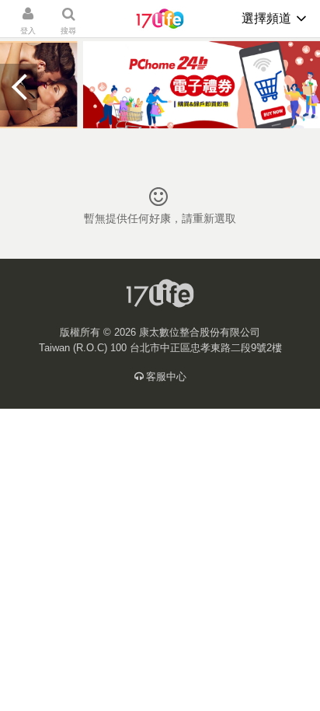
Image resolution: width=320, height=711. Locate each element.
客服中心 (166, 376)
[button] (18, 87)
